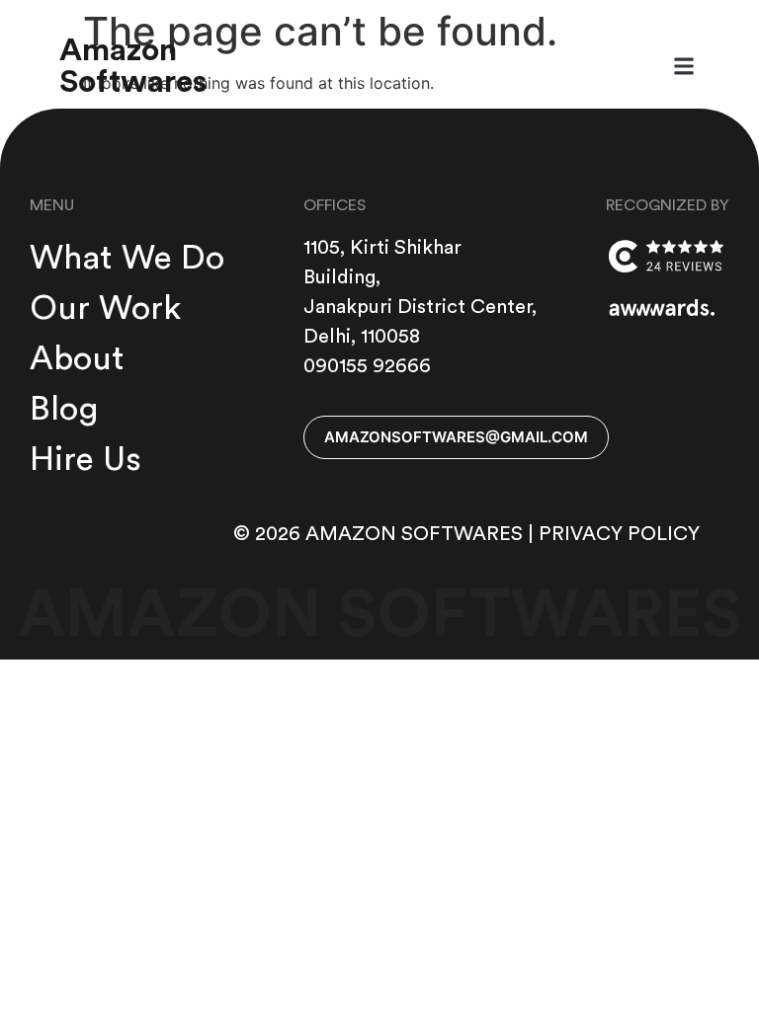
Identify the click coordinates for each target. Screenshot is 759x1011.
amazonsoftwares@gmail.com (456, 437)
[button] (683, 66)
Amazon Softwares (133, 66)
